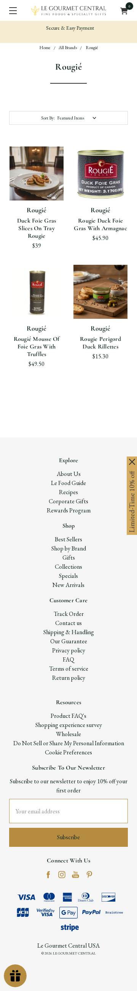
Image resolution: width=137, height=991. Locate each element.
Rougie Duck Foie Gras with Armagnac (100, 224)
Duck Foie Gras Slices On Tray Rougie (36, 228)
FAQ (68, 659)
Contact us (68, 623)
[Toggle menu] (10, 10)
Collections (68, 567)
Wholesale (68, 734)
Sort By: (48, 118)
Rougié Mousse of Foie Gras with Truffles (37, 346)
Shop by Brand (68, 548)
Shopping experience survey (68, 725)
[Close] (132, 462)
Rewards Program (69, 510)
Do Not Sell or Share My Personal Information (68, 743)
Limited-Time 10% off (131, 502)
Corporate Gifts (68, 501)
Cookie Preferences (68, 752)
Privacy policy (68, 650)
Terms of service (68, 669)
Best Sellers (68, 539)
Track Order (69, 614)
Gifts (68, 558)
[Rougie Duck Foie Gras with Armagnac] (100, 173)
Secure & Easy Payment (69, 27)
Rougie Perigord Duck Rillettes (100, 342)
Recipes (68, 492)
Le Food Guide (68, 483)
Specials (68, 576)
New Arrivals (68, 585)
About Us (69, 474)
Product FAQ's (68, 716)
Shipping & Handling (68, 632)
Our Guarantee (68, 641)
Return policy (68, 678)
